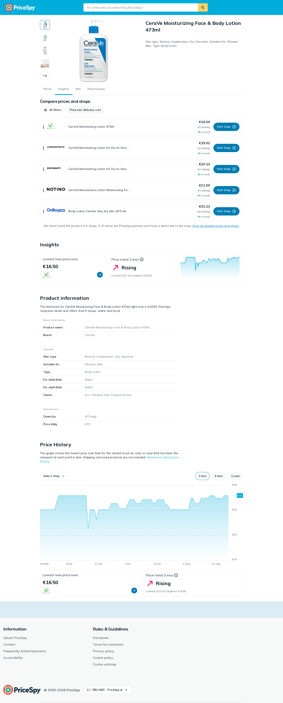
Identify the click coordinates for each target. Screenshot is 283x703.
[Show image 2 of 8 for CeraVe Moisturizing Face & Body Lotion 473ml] (45, 38)
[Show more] (43, 126)
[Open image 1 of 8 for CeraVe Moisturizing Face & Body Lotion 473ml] (93, 51)
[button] (45, 75)
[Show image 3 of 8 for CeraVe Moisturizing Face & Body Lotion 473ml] (45, 51)
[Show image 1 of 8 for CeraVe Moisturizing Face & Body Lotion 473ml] (45, 25)
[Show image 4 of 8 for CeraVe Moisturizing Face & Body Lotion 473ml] (45, 63)
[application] (210, 267)
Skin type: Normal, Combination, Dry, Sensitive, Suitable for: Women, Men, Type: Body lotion (192, 44)
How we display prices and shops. (215, 226)
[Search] (203, 7)
